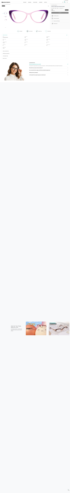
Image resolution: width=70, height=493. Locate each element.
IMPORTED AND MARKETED (6, 53)
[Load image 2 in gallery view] (5, 16)
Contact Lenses (35, 2)
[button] (24, 2)
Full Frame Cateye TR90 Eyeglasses (6, 4)
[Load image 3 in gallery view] (5, 20)
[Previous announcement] (22, 0)
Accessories (40, 2)
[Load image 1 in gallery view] (5, 13)
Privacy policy (5, 58)
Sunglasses (29, 2)
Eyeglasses (24, 2)
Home (2, 4)
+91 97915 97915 (66, 0)
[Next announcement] (48, 0)
